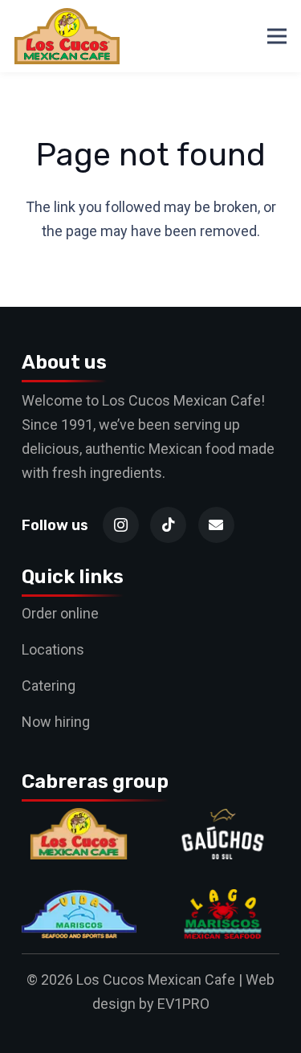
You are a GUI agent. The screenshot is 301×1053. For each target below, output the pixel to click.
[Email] (216, 525)
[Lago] (222, 900)
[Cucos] (79, 819)
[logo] (67, 36)
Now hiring (56, 721)
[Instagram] (121, 525)
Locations (53, 649)
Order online (60, 613)
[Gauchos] (222, 819)
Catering (48, 685)
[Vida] (79, 900)
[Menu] (277, 36)
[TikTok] (168, 525)
